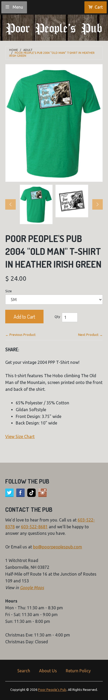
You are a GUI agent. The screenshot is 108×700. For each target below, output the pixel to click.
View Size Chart (20, 436)
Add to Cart (24, 316)
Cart (99, 7)
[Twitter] (9, 493)
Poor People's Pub (52, 689)
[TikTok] (31, 493)
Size (8, 291)
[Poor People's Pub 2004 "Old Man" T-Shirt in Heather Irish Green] (36, 204)
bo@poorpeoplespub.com (57, 546)
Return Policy (78, 670)
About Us (48, 670)
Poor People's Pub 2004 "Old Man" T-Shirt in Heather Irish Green (52, 54)
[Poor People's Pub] (54, 27)
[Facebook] (20, 493)
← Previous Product (20, 334)
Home (13, 50)
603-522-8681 (34, 526)
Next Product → (90, 334)
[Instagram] (42, 493)
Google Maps (32, 587)
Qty (57, 316)
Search (23, 670)
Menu (17, 7)
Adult (28, 50)
